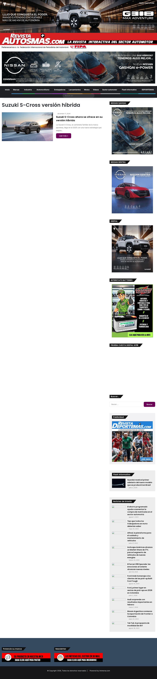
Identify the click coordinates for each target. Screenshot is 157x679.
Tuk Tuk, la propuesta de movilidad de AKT (138, 624)
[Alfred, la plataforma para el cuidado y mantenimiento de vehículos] (118, 536)
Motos (87, 90)
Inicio (7, 90)
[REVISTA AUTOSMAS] (78, 41)
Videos (96, 90)
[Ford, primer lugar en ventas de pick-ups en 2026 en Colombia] (118, 591)
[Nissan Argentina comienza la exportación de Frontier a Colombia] (118, 614)
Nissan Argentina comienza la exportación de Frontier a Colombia (140, 614)
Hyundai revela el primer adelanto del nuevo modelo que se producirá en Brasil (139, 482)
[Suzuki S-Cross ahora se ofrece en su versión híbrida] (27, 126)
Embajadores (59, 90)
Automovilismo (43, 90)
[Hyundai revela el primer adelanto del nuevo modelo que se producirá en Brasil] (118, 483)
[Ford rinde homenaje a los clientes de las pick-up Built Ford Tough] (118, 579)
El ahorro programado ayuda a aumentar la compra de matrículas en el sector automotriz (139, 511)
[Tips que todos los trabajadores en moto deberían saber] (118, 524)
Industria (28, 90)
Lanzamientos (75, 90)
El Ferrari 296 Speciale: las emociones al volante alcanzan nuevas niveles (138, 567)
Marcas (16, 90)
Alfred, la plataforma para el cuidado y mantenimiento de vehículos (139, 537)
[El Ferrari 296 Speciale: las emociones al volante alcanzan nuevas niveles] (118, 567)
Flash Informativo (129, 90)
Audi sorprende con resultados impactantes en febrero (139, 602)
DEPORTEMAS (147, 90)
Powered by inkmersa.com (100, 671)
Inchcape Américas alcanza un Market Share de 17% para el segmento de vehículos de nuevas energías (139, 552)
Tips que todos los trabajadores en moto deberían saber (137, 523)
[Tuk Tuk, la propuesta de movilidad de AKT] (118, 625)
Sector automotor (109, 90)
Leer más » (63, 136)
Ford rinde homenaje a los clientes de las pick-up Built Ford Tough (139, 578)
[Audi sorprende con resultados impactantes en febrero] (118, 602)
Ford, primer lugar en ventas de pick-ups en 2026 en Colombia (139, 590)
